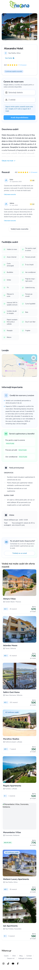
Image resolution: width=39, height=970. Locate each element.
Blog (21, 956)
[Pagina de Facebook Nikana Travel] (18, 963)
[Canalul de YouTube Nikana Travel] (13, 963)
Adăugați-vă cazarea (25, 958)
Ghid (13, 956)
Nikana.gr (6, 950)
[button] (26, 172)
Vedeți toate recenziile (19, 229)
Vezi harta (8, 58)
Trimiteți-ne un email (19, 553)
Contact (29, 956)
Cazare (6, 956)
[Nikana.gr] (19, 4)
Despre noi (10, 958)
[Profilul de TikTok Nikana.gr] (8, 963)
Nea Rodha (12, 53)
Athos (18, 53)
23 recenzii (34, 172)
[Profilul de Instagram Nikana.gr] (3, 963)
